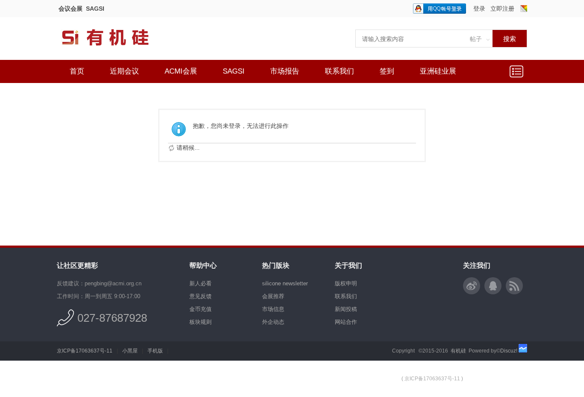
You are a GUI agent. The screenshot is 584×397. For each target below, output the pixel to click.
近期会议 (124, 71)
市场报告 (284, 71)
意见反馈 (200, 296)
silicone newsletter (285, 283)
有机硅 (458, 351)
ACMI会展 (181, 71)
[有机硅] (114, 51)
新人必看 (200, 283)
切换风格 (523, 8)
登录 (479, 8)
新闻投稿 (346, 309)
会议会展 (71, 8)
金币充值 (200, 309)
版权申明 (346, 283)
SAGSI (95, 8)
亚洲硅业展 (438, 71)
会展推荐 (273, 296)
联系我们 (339, 71)
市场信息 (273, 309)
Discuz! (508, 351)
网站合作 (346, 322)
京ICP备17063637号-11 (84, 351)
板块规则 (200, 322)
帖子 (476, 39)
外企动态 (273, 322)
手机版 (155, 351)
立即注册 (502, 8)
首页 (77, 71)
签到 (387, 71)
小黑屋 (130, 351)
